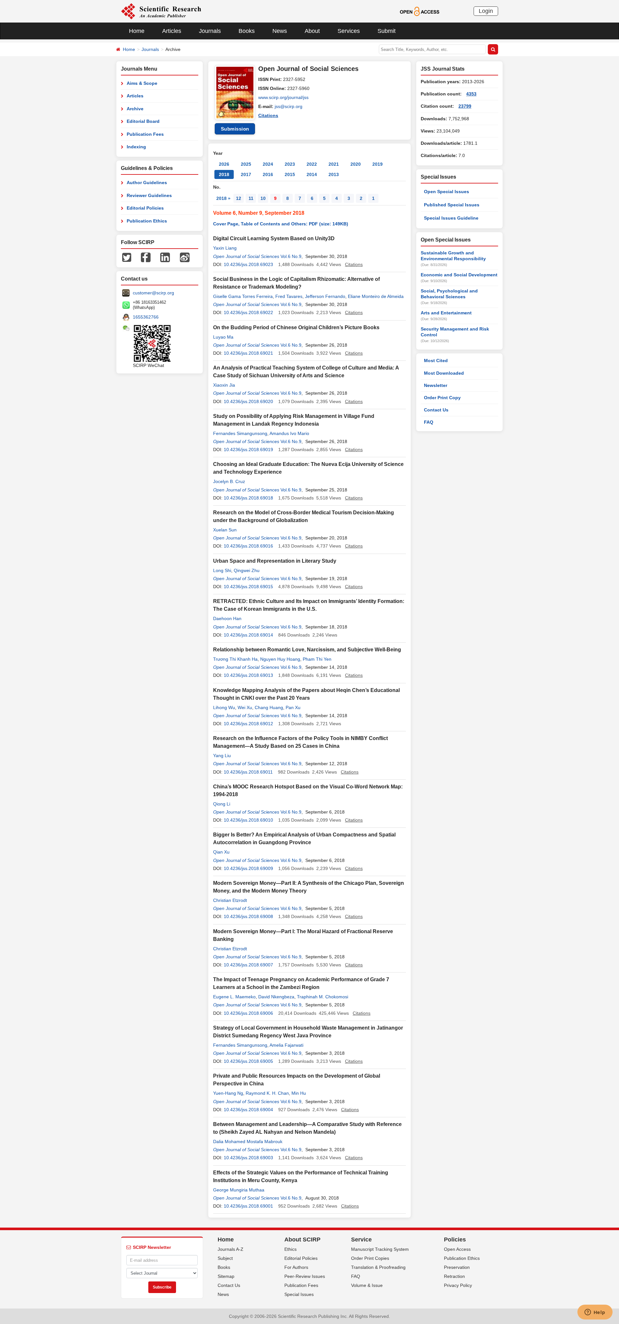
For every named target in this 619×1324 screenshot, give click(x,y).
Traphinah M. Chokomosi (322, 996)
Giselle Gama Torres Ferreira (243, 296)
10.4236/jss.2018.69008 (248, 916)
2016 (268, 174)
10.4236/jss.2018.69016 (248, 545)
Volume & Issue (367, 1285)
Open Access (457, 1249)
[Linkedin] (165, 257)
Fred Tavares (288, 296)
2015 (290, 174)
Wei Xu (245, 707)
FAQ (428, 422)
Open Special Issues (446, 191)
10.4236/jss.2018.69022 (248, 312)
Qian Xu (221, 852)
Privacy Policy (458, 1285)
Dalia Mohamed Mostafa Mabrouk (247, 1141)
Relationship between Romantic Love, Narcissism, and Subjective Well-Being (307, 649)
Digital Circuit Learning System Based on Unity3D (274, 238)
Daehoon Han (227, 618)
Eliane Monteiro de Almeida (376, 296)
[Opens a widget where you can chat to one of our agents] (595, 1313)
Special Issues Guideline (451, 218)
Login (486, 11)
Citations (268, 115)
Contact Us (436, 409)
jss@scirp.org (288, 106)
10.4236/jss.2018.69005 (248, 1061)
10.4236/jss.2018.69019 (248, 449)
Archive (135, 108)
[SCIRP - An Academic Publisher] (161, 11)
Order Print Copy (442, 397)
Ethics (290, 1249)
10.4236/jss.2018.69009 (248, 868)
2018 (224, 174)
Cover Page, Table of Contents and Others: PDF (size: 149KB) (280, 223)
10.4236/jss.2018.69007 (248, 964)
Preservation (457, 1267)
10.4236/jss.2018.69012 (248, 723)
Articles (171, 31)
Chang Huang (269, 707)
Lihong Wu (224, 707)
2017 (246, 174)
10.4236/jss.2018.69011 (248, 772)
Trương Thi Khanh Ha (235, 659)
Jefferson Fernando (325, 296)
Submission (235, 129)
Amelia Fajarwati (286, 1045)
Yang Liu (222, 755)
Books (247, 31)
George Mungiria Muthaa (238, 1189)
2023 (290, 164)
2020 (355, 164)
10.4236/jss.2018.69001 (248, 1206)
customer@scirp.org (153, 292)
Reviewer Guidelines (149, 195)
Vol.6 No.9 (290, 256)
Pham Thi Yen (317, 659)
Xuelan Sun (225, 529)
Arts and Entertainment (446, 312)
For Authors (296, 1267)
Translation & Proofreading (378, 1267)
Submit (387, 31)
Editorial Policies (145, 208)
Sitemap (226, 1276)
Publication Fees (145, 134)
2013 (334, 174)
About (312, 31)
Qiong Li (221, 803)
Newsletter (435, 385)
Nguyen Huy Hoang (280, 659)
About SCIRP (302, 1239)
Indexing (136, 146)
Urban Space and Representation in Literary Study (274, 561)
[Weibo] (185, 257)
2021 (334, 164)
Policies (455, 1239)
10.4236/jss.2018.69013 (248, 675)
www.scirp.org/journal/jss (283, 97)
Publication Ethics (147, 220)
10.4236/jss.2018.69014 (248, 634)
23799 (464, 106)
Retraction (454, 1276)
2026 (224, 164)
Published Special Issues (451, 204)
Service (361, 1239)
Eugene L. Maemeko (234, 996)
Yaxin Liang (225, 248)
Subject (225, 1258)
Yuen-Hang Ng (228, 1093)
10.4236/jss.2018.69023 (248, 264)
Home (136, 31)
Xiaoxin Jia (224, 385)
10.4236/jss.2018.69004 (248, 1109)
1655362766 (146, 317)
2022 (312, 164)
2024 (268, 164)
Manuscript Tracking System (380, 1249)
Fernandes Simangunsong (240, 433)
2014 (312, 174)
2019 (377, 164)
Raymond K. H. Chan (267, 1093)
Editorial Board (143, 121)
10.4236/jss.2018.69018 (248, 497)
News (279, 31)
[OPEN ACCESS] (419, 11)
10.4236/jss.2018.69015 (248, 586)
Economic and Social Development (459, 274)
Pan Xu (293, 707)
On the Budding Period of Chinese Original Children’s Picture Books (296, 327)
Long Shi (222, 570)
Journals (210, 31)
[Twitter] (126, 257)
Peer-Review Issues (304, 1276)
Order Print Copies (370, 1258)
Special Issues (299, 1294)
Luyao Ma (223, 337)
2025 (246, 164)
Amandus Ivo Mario (289, 433)
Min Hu (298, 1093)
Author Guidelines (147, 182)
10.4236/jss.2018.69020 (248, 401)
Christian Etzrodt (230, 900)
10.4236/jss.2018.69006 (248, 1013)
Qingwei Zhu (247, 570)
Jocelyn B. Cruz (229, 481)
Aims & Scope (142, 83)
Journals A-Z (230, 1249)
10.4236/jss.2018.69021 (248, 353)
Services (349, 31)
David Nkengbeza (276, 996)
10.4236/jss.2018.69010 (248, 820)
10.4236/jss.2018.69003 (248, 1157)
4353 (471, 93)
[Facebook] (146, 257)
